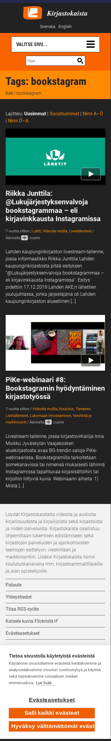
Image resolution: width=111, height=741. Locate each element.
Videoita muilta (55, 231)
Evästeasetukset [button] (23, 633)
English (65, 26)
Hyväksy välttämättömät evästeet (53, 726)
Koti (9, 93)
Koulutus (66, 409)
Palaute (14, 585)
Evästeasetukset (52, 700)
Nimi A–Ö (93, 113)
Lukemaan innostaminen (50, 415)
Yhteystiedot (19, 597)
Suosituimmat (64, 113)
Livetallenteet (80, 231)
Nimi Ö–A (18, 121)
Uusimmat (35, 113)
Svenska (48, 26)
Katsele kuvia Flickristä (29, 621)
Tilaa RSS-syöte (22, 609)
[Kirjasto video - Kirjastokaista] (32, 12)
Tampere (83, 409)
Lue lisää (43, 683)
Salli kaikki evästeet (52, 713)
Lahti (36, 231)
